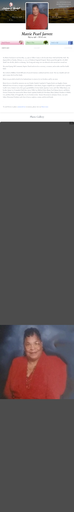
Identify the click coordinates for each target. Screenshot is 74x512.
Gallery (37, 48)
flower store (44, 107)
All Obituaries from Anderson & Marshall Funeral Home (63, 4)
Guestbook (68, 48)
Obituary (5, 48)
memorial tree (22, 107)
